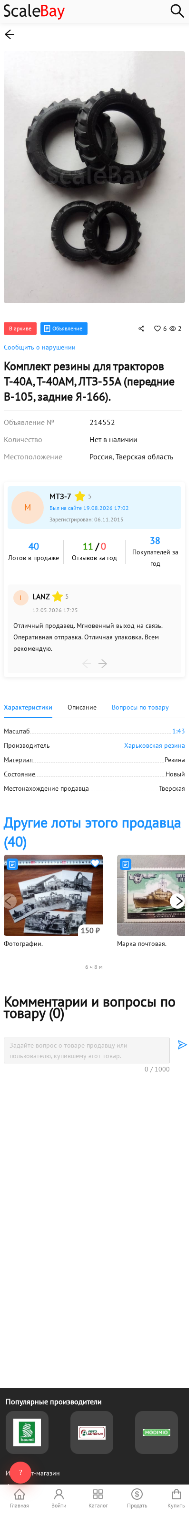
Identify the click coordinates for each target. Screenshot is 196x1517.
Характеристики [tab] (28, 697)
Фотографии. (23, 934)
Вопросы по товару (140, 697)
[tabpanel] (94, 750)
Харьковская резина (154, 736)
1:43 (178, 721)
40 (34, 536)
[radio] (80, 486)
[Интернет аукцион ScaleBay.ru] (34, 17)
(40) (92, 822)
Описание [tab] (82, 697)
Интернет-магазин (33, 1473)
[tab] (140, 697)
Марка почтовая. (142, 934)
